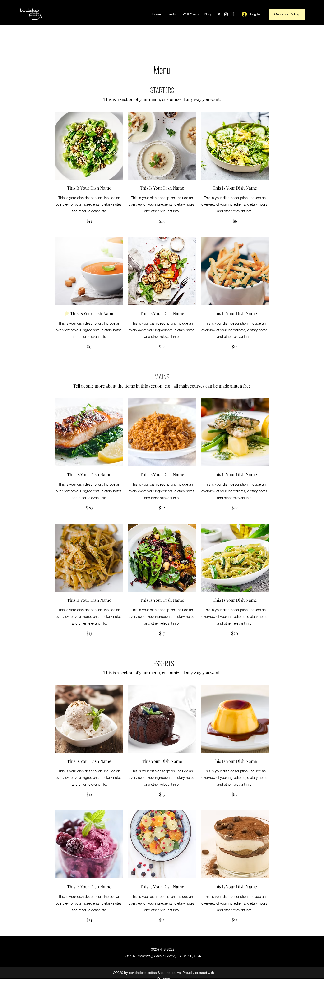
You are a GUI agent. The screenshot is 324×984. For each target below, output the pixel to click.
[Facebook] (233, 14)
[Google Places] (219, 14)
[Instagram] (226, 14)
